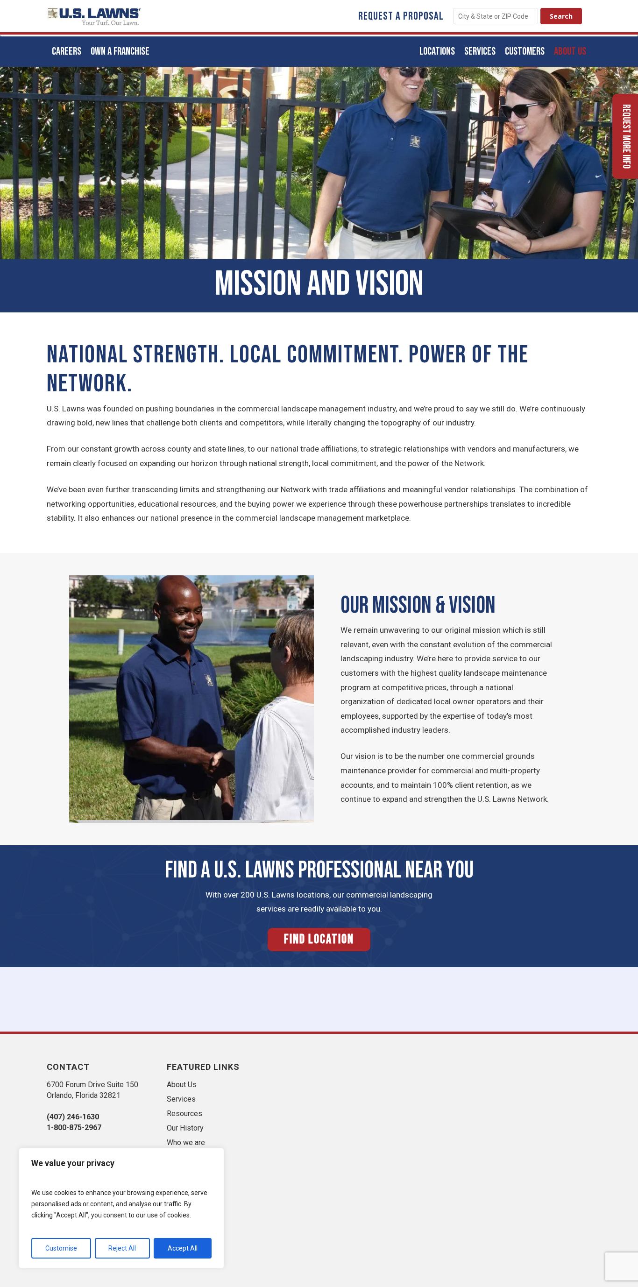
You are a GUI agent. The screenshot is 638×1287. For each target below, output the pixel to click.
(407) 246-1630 (73, 1116)
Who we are (186, 1142)
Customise (61, 1248)
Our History (185, 1128)
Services (181, 1099)
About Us (182, 1084)
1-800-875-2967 (74, 1127)
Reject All (122, 1248)
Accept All (183, 1248)
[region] (121, 1208)
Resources (184, 1113)
